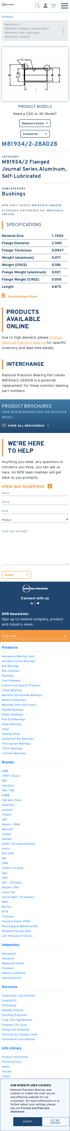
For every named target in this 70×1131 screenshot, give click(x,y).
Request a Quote (33, 123)
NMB (5, 770)
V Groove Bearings (14, 753)
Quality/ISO (9, 1000)
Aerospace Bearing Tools (18, 656)
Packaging (9, 1005)
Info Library (11, 1048)
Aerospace (12, 24)
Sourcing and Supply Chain (20, 1034)
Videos (6, 1076)
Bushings (7, 16)
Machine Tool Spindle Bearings (22, 695)
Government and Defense (18, 1039)
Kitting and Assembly (15, 1029)
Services (9, 987)
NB (4, 858)
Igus (4, 872)
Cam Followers (11, 680)
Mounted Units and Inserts (19, 704)
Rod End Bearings (13, 719)
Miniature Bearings (14, 699)
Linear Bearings (12, 690)
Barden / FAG (10, 887)
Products (10, 647)
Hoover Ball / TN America (18, 897)
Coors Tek (8, 892)
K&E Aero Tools (11, 800)
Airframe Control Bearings (18, 661)
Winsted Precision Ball (16, 931)
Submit (9, 574)
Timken (6, 814)
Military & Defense (14, 972)
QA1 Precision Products (17, 935)
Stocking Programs (14, 1014)
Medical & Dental (13, 963)
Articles (7, 1071)
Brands (8, 762)
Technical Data (11, 1061)
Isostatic (7, 809)
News (5, 1066)
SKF (4, 819)
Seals (5, 728)
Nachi (6, 848)
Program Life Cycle (14, 1024)
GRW (5, 863)
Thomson (8, 916)
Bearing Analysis (12, 1010)
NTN (5, 911)
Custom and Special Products (21, 685)
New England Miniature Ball (20, 926)
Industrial (8, 958)
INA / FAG (8, 790)
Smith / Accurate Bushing (18, 843)
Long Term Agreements (17, 1019)
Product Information (15, 1056)
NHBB (6, 795)
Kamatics (8, 785)
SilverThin (8, 804)
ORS (5, 877)
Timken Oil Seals (13, 867)
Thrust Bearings (12, 748)
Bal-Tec (7, 906)
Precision (8, 968)
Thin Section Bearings (16, 743)
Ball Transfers (11, 670)
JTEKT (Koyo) (11, 775)
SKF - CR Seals (11, 882)
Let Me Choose (55, 1121)
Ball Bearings (10, 665)
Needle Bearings (13, 709)
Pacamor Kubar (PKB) (16, 921)
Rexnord (7, 829)
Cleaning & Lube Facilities (18, 995)
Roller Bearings (11, 724)
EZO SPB (8, 853)
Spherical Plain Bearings (17, 738)
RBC (4, 780)
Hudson (7, 838)
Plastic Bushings (12, 714)
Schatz (6, 834)
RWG (5, 901)
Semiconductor (12, 977)
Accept (27, 1121)
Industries (10, 945)
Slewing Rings (11, 733)
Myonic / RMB (11, 824)
